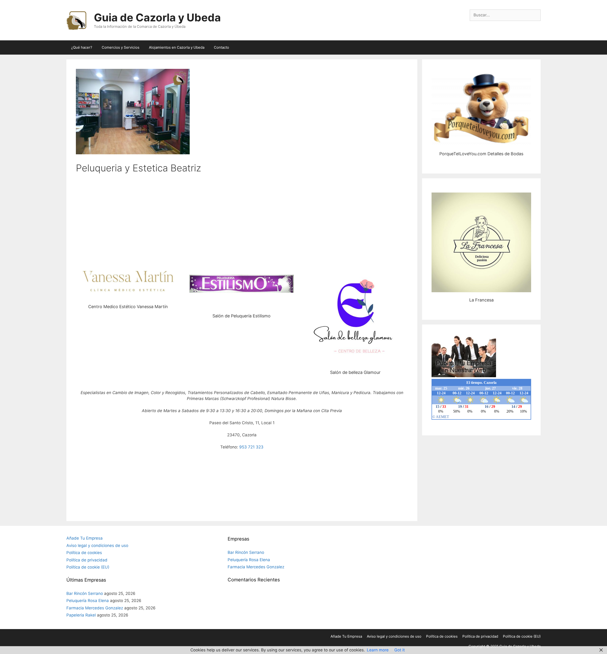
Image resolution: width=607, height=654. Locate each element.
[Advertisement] (242, 215)
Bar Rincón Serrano (84, 593)
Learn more (378, 650)
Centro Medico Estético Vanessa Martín (128, 279)
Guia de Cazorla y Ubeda (157, 17)
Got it (399, 650)
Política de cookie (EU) (87, 567)
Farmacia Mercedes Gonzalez (94, 608)
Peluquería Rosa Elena (87, 600)
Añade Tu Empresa (84, 538)
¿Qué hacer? (81, 47)
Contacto (221, 47)
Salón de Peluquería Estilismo (241, 284)
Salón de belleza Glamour (355, 312)
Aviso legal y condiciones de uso (97, 545)
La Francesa (481, 242)
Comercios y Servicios (120, 47)
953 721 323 (251, 447)
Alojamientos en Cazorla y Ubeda (176, 47)
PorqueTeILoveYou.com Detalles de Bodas (481, 109)
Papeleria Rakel (81, 615)
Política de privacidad (86, 560)
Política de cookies (84, 552)
